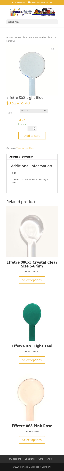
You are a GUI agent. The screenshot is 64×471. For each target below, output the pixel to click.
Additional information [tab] (21, 156)
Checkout (30, 458)
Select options (32, 280)
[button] (53, 49)
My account (15, 458)
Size (10, 112)
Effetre (24, 37)
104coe (17, 37)
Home (9, 37)
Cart (40, 458)
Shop (49, 458)
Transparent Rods (37, 37)
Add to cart (32, 136)
